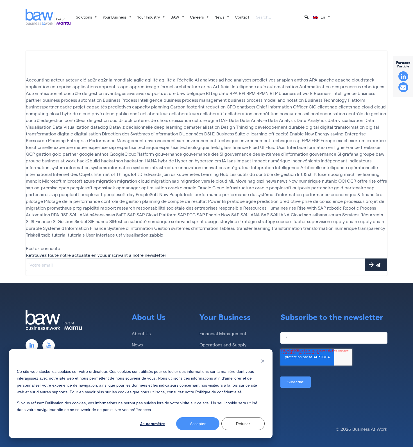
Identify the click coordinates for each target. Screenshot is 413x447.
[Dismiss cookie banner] (263, 360)
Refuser (243, 423)
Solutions (84, 16)
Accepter (198, 423)
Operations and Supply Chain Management (222, 348)
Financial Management (222, 333)
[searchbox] (283, 17)
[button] (306, 17)
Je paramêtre (152, 423)
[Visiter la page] (32, 345)
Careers (197, 16)
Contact (242, 16)
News (219, 16)
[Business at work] (48, 16)
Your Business (114, 16)
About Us (141, 333)
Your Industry (148, 16)
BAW (175, 16)
